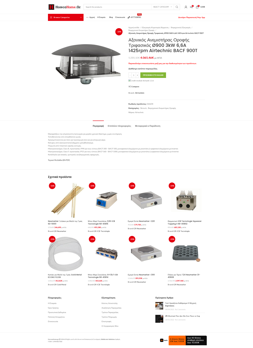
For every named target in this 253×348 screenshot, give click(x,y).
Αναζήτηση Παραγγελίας (111, 308)
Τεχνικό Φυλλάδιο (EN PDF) (59, 160)
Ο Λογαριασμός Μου (110, 326)
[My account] (186, 7)
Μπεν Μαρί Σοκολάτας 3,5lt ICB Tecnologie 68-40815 (101, 222)
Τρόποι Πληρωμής (109, 317)
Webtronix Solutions (108, 339)
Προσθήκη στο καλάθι (153, 75)
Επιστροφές (106, 321)
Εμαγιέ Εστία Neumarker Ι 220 (141, 221)
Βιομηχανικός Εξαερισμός (181, 27)
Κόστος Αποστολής (110, 303)
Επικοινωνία (53, 321)
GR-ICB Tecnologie (102, 231)
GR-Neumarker (60, 231)
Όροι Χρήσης (53, 308)
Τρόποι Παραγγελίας (110, 312)
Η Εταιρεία (52, 303)
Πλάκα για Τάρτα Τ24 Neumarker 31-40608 (184, 276)
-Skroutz (143, 108)
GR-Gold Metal (60, 284)
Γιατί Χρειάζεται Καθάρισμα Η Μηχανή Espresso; (180, 304)
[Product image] (186, 253)
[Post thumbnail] (159, 306)
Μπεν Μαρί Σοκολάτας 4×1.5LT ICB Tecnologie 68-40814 (103, 276)
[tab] (98, 125)
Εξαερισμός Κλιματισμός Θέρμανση (155, 27)
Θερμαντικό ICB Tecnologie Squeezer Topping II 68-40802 (185, 222)
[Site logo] (64, 7)
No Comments (180, 310)
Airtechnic (139, 93)
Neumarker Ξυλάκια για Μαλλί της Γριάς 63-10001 (65, 222)
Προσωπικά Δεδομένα (57, 312)
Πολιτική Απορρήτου (56, 317)
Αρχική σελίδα (134, 27)
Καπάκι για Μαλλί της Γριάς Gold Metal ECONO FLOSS (65, 276)
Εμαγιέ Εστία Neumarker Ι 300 (141, 274)
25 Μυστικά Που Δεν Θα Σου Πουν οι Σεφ (182, 316)
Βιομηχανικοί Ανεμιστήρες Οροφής (141, 30)
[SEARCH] (177, 7)
